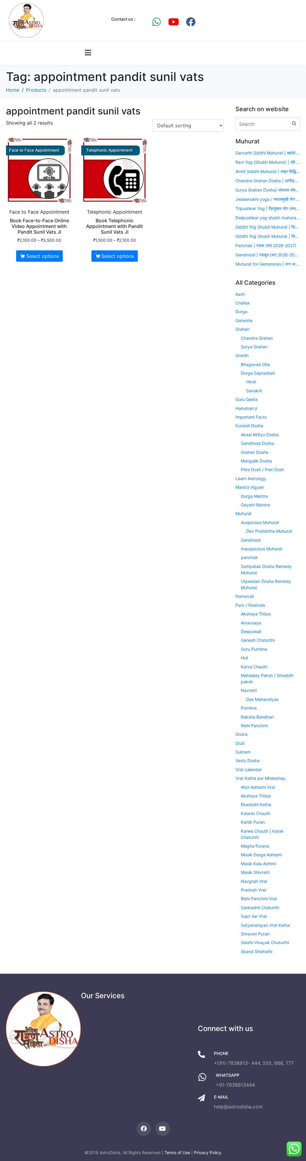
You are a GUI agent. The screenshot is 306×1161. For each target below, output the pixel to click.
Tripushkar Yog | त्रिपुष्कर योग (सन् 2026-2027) (267, 208)
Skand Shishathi (256, 951)
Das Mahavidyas (262, 699)
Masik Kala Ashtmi (258, 863)
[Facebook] (190, 22)
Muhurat (243, 513)
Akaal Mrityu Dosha (260, 434)
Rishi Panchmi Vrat (259, 898)
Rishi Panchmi (254, 725)
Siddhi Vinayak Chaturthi (265, 942)
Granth (242, 355)
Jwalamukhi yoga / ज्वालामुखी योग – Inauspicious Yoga (267, 199)
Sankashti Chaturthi (260, 907)
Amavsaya (251, 622)
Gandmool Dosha (257, 443)
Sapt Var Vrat (254, 916)
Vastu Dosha (247, 760)
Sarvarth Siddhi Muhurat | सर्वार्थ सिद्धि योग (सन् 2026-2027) (267, 152)
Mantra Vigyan (249, 487)
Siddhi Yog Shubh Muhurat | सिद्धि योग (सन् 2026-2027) (267, 226)
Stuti (239, 743)
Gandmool (251, 540)
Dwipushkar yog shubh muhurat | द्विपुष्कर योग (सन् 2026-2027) (267, 217)
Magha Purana (255, 845)
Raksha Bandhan (257, 716)
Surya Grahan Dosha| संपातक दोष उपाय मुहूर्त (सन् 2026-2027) (267, 189)
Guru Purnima (254, 649)
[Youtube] (173, 22)
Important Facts (251, 416)
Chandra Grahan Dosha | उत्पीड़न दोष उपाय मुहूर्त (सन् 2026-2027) (267, 180)
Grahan (242, 329)
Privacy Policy (207, 1152)
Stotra (241, 734)
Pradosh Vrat (253, 889)
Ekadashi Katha (256, 804)
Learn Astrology (250, 478)
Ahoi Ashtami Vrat (258, 787)
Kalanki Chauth (255, 813)
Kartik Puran (253, 822)
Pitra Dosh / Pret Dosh (262, 469)
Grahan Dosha (254, 452)
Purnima (249, 707)
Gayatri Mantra (255, 504)
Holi (244, 657)
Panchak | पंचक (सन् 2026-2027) (265, 245)
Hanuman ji (246, 408)
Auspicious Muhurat (260, 522)
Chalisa (242, 302)
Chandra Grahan (257, 338)
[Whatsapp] (156, 22)
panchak (249, 557)
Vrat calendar (248, 769)
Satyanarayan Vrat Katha (265, 925)
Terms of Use (177, 1152)
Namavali (244, 596)
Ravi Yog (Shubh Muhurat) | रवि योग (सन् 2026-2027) (267, 162)
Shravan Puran (255, 933)
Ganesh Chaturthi (258, 640)
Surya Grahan (254, 346)
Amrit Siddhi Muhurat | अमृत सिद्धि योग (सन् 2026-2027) (267, 171)
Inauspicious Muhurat (261, 548)
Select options (42, 256)
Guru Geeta (246, 399)
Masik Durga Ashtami (261, 854)
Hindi (251, 381)
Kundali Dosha (249, 425)
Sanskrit (254, 390)
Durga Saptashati (258, 373)
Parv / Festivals (250, 605)
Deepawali (251, 631)
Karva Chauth (254, 666)
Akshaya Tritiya (256, 613)
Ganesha (244, 320)
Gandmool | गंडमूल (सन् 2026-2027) (267, 254)
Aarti (239, 294)
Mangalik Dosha (256, 460)
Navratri (249, 690)
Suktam (242, 751)
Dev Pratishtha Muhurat (269, 531)
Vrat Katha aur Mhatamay (260, 778)
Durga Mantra (254, 496)
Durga (241, 311)
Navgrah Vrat (254, 881)
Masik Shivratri (255, 872)
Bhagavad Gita (255, 364)
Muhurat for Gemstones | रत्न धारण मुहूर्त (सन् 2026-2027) (267, 263)
